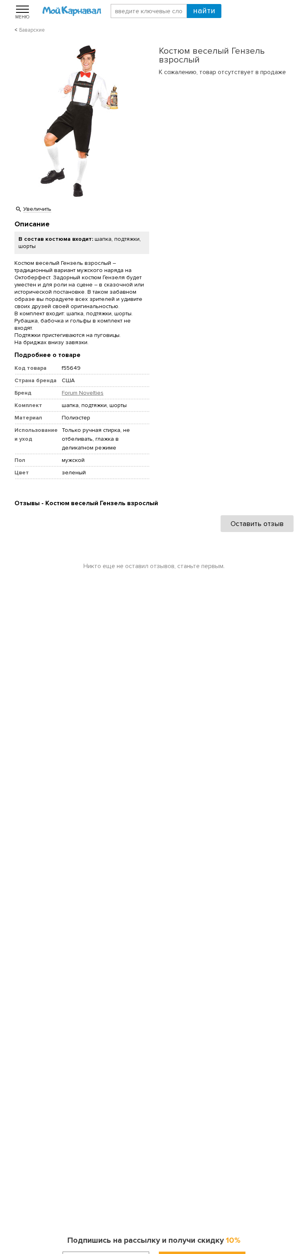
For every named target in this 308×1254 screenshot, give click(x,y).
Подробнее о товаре (47, 355)
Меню (22, 16)
